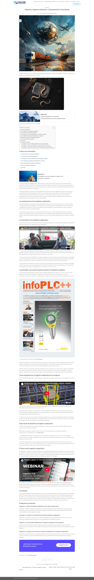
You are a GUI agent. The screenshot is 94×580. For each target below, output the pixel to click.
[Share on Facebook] (42, 560)
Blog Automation (33, 555)
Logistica (47, 7)
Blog (78, 1)
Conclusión (23, 140)
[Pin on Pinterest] (49, 560)
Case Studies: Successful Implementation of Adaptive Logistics (33, 134)
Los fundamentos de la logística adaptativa (29, 131)
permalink (55, 564)
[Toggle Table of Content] (53, 128)
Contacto (67, 1)
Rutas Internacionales (50, 1)
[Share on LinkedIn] (52, 560)
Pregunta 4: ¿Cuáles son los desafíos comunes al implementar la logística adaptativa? (38, 147)
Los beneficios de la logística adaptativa (29, 132)
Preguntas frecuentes (25, 142)
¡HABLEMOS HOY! (63, 545)
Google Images (39, 359)
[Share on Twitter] (45, 560)
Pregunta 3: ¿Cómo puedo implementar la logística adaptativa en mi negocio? (37, 146)
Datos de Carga (60, 1)
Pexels (38, 123)
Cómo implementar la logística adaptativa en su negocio (32, 135)
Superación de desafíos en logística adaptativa (30, 137)
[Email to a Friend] (47, 560)
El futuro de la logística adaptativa (27, 139)
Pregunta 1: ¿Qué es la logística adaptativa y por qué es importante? (35, 143)
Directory (73, 1)
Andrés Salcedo (53, 13)
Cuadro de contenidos (25, 129)
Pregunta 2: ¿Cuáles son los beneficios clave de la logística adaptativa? (36, 144)
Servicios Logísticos (39, 1)
